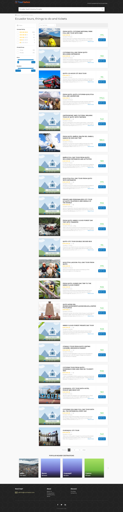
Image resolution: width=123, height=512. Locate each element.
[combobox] (61, 9)
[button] (44, 45)
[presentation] (15, 468)
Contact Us (74, 493)
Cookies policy (51, 494)
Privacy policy (50, 493)
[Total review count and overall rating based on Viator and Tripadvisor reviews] (73, 56)
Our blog (73, 491)
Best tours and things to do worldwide (22, 2)
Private (27, 52)
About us (49, 491)
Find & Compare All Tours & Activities (97, 3)
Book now (102, 39)
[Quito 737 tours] (28, 468)
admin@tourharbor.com (26, 492)
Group (27, 50)
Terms (48, 496)
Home (18, 15)
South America (24, 15)
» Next (84, 450)
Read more (91, 41)
